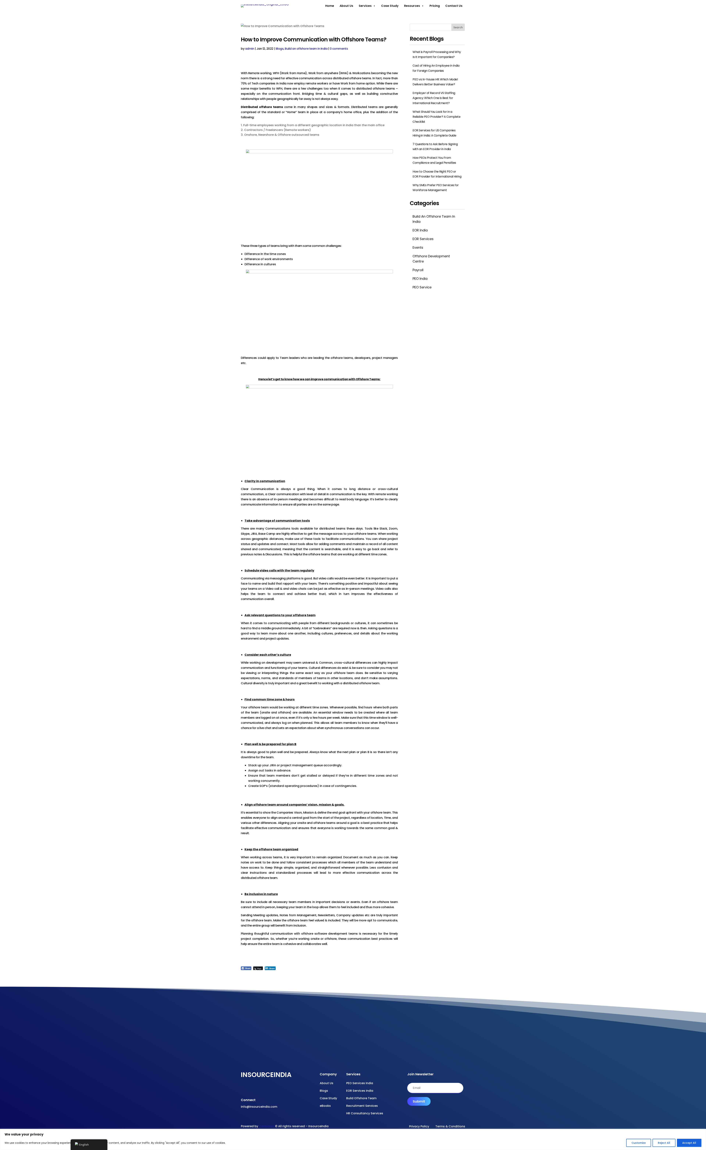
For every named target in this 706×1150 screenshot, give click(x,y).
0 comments (339, 49)
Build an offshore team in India (306, 49)
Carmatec (266, 1126)
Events (418, 247)
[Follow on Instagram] (257, 1089)
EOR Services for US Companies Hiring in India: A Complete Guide (434, 132)
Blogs (280, 49)
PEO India (420, 278)
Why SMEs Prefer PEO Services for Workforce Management (436, 187)
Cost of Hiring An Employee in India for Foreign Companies (436, 68)
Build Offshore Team (361, 1098)
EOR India (420, 230)
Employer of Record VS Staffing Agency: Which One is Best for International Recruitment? (434, 98)
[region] (353, 1139)
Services (365, 6)
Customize (639, 1143)
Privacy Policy (419, 1126)
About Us (346, 6)
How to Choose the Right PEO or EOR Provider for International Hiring (437, 174)
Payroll (418, 270)
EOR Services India (359, 1091)
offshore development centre (431, 258)
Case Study (390, 6)
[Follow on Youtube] (249, 1089)
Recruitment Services (362, 1106)
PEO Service (422, 287)
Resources (412, 6)
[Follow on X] (264, 1089)
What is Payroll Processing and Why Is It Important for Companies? (437, 54)
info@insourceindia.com (259, 1107)
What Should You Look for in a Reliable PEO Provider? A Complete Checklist (436, 117)
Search (458, 27)
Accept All (689, 1143)
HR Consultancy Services (364, 1113)
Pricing (434, 6)
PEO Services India (359, 1083)
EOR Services (423, 239)
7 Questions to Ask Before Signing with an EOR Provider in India (435, 146)
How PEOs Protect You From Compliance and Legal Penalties (434, 160)
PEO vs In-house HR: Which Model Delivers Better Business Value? (435, 81)
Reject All (664, 1143)
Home (329, 6)
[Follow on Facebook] (242, 1089)
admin (249, 49)
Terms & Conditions (450, 1126)
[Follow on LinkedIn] (271, 1089)
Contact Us (453, 6)
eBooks (325, 1106)
